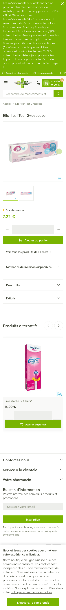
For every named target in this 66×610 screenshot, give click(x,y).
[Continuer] (59, 151)
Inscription (33, 519)
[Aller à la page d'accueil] (22, 83)
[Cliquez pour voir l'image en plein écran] (33, 151)
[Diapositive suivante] (58, 325)
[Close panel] (62, 4)
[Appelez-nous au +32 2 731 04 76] (38, 83)
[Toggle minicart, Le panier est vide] (46, 83)
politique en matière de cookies (31, 592)
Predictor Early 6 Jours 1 (18, 401)
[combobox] (28, 93)
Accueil (7, 103)
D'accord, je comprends (33, 602)
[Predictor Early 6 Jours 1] (33, 367)
